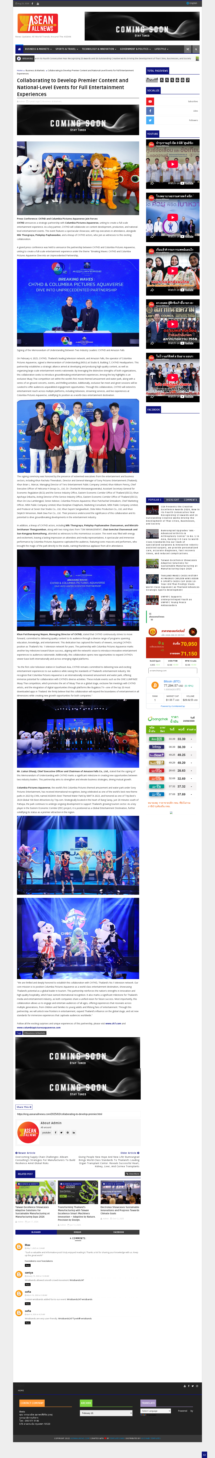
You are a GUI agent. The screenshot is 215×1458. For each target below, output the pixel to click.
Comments (190, 500)
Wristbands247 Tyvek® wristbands (75, 1318)
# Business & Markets (34, 1033)
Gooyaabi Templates (151, 1438)
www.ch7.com (113, 1023)
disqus (77, 1232)
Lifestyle (160, 49)
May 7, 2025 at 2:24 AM (36, 1248)
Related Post (25, 1174)
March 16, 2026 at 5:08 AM (37, 1295)
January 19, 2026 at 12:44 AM (38, 1276)
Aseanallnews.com (80, 1438)
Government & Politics (134, 49)
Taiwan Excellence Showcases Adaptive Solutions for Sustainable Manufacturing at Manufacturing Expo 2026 (32, 1212)
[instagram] (197, 1386)
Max (27, 1245)
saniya (29, 1272)
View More (134, 1173)
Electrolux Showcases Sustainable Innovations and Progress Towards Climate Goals (120, 1210)
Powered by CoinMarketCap (173, 706)
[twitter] (193, 1386)
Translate (151, 1414)
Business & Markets (37, 49)
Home (20, 70)
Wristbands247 (77, 1280)
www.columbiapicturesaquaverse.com (39, 1027)
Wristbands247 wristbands (79, 1299)
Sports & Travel (66, 49)
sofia (28, 1291)
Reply (28, 1265)
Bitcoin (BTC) (172, 681)
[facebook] (32, 3)
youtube (46, 1132)
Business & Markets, (52, 101)
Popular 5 (154, 500)
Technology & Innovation (98, 49)
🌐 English (191, 3)
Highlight (172, 500)
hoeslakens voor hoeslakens (39, 1261)
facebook (118, 1232)
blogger (36, 1232)
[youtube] (37, 3)
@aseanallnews (156, 616)
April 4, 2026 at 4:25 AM (36, 1314)
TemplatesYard (117, 1438)
